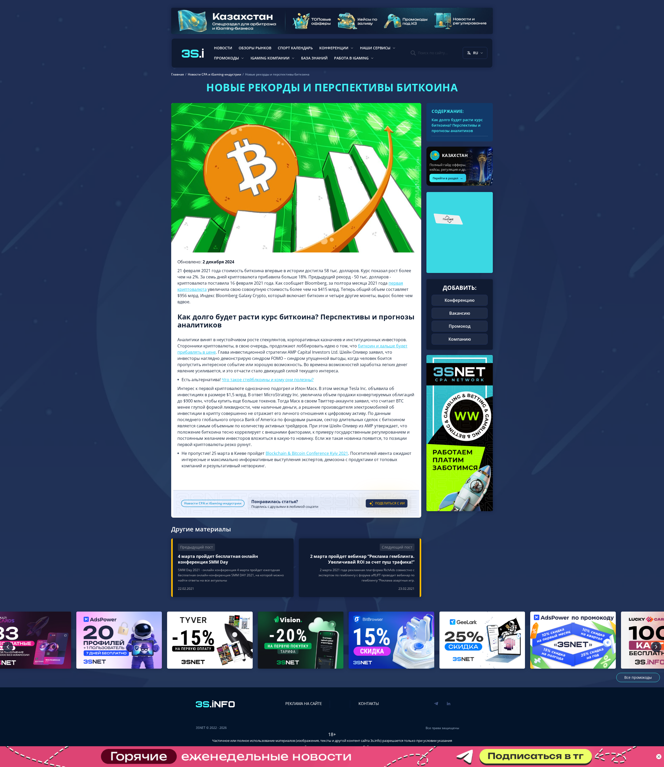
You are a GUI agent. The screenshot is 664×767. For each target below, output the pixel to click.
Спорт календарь (295, 47)
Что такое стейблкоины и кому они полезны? (268, 379)
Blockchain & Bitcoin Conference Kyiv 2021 (307, 453)
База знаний (314, 58)
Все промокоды (638, 677)
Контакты (368, 703)
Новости (223, 47)
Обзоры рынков (255, 47)
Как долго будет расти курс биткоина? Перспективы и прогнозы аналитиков (457, 125)
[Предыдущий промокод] (8, 647)
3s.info (375, 740)
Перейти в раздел (448, 178)
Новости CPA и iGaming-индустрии (212, 503)
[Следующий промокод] (656, 647)
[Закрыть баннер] (658, 756)
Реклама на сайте (303, 703)
